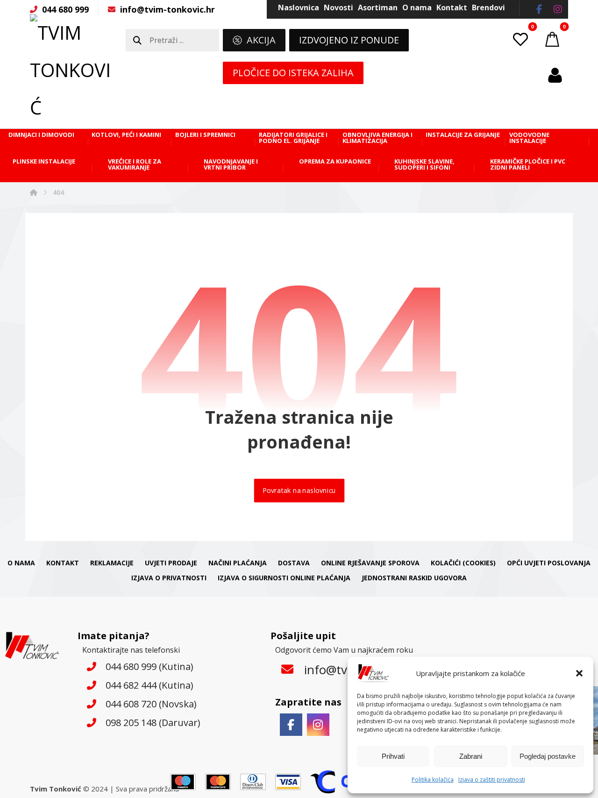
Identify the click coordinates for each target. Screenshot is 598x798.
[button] (579, 673)
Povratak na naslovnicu (299, 491)
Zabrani (470, 756)
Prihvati (393, 756)
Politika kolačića (433, 780)
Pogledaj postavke (548, 756)
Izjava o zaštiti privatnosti (491, 780)
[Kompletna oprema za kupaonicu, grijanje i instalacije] (72, 70)
